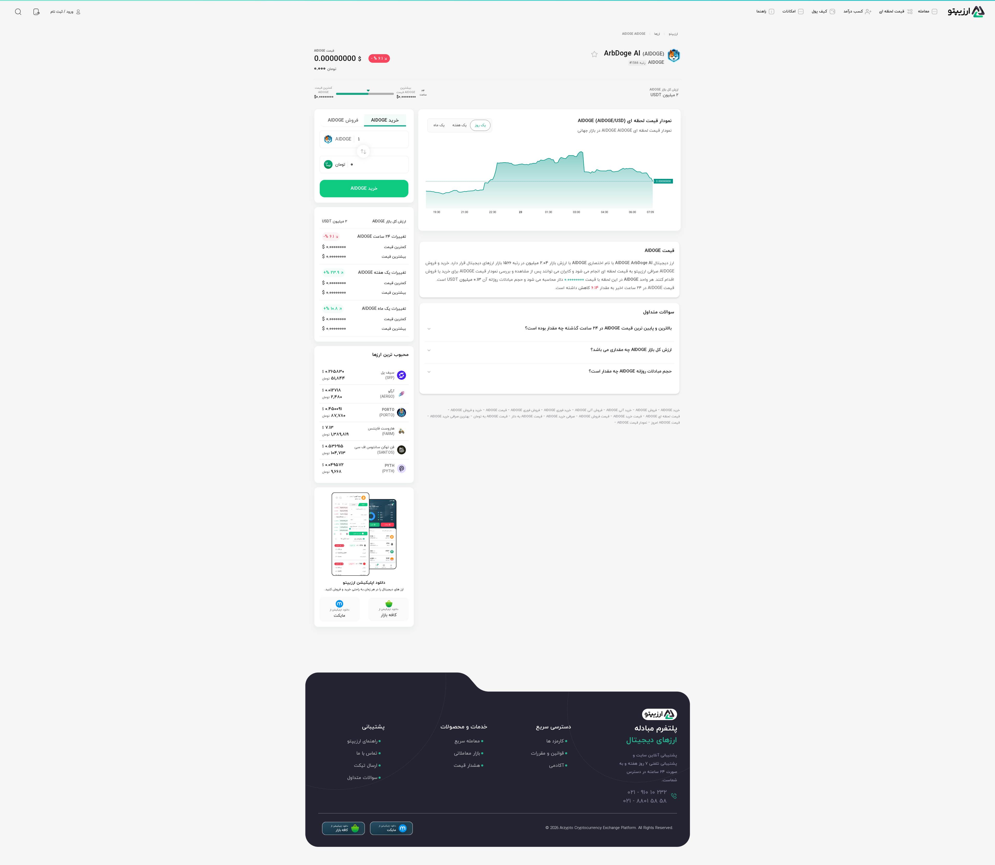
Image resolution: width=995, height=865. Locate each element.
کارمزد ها (555, 741)
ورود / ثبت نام (62, 11)
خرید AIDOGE (364, 188)
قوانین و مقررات (547, 753)
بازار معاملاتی (467, 753)
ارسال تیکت (365, 765)
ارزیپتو (673, 34)
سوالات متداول (362, 778)
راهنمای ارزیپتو (362, 741)
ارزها (657, 34)
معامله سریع (467, 741)
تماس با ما (366, 753)
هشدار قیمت (467, 765)
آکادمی (556, 765)
